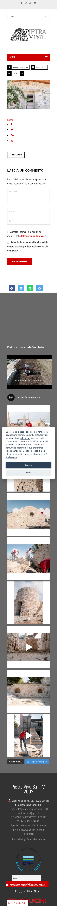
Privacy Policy (18, 839)
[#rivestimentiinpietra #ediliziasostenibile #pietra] (28, 558)
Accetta (28, 465)
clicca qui (25, 438)
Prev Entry (17, 154)
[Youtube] (30, 3)
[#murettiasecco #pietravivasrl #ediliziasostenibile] (28, 426)
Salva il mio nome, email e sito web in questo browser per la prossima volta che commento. (28, 246)
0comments (41, 67)
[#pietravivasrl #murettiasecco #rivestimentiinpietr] (28, 735)
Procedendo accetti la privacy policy (26, 885)
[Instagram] (26, 3)
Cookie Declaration (36, 839)
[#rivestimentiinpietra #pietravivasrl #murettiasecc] (28, 647)
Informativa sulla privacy (33, 236)
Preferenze (11, 457)
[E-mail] (35, 3)
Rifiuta (29, 472)
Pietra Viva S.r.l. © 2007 (28, 789)
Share (10, 119)
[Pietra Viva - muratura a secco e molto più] (29, 372)
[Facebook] (22, 3)
